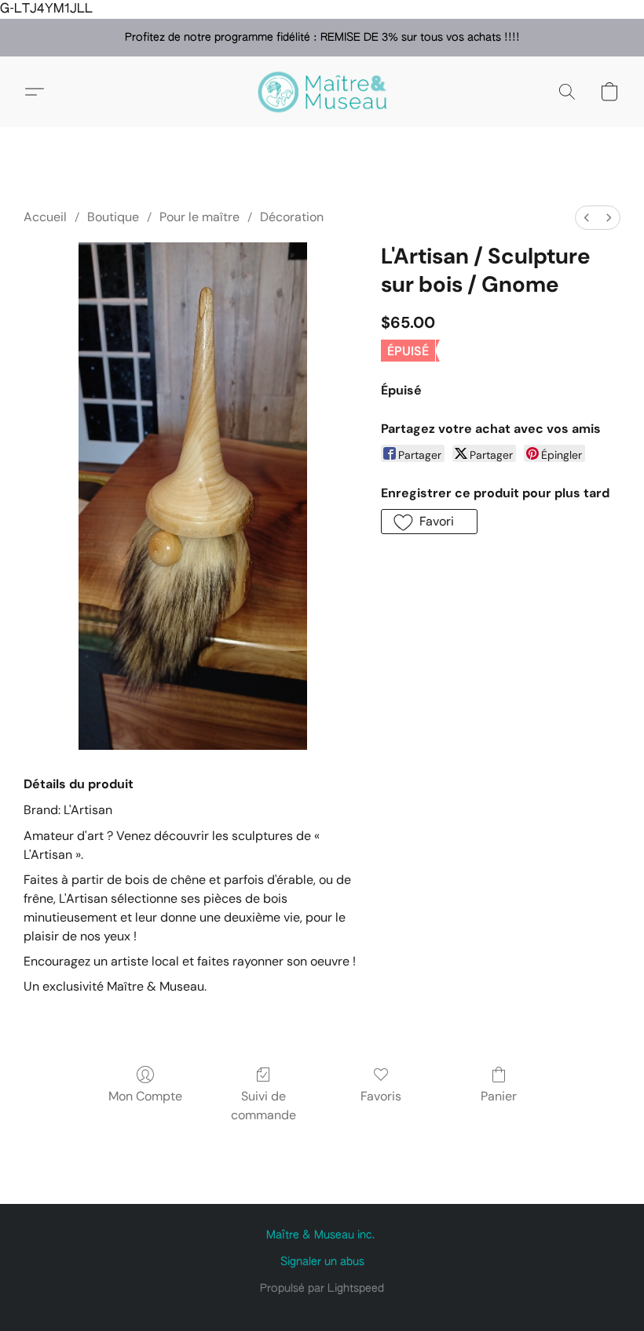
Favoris (380, 1096)
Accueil (45, 217)
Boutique (113, 217)
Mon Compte (145, 1096)
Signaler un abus (322, 1261)
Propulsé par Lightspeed (322, 1288)
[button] (322, 91)
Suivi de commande (263, 1105)
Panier (499, 1096)
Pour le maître (199, 217)
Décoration (292, 217)
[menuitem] (587, 217)
